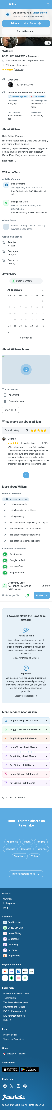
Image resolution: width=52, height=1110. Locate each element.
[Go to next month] (42, 290)
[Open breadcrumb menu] (11, 797)
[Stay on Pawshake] (28, 595)
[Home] (3, 797)
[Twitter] (11, 1086)
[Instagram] (18, 1086)
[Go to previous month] (37, 290)
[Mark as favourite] (48, 4)
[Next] (32, 475)
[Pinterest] (25, 1086)
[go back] (3, 4)
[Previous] (20, 475)
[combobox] (26, 281)
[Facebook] (5, 1086)
